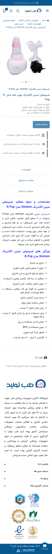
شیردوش (45, 214)
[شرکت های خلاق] (26, 500)
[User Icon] (11, 11)
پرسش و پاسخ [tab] (26, 191)
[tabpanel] (26, 56)
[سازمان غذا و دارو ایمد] (26, 516)
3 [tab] (26, 82)
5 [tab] (31, 82)
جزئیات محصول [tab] (26, 180)
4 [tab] (28, 82)
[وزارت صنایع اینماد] (26, 532)
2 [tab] (23, 82)
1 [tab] (20, 82)
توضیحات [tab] (26, 169)
